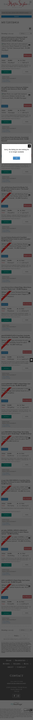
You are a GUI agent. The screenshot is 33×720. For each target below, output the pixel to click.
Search (16, 16)
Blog (26, 664)
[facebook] (15, 696)
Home (8, 660)
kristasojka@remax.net (16, 683)
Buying (6, 664)
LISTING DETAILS (6, 72)
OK (16, 158)
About (10, 667)
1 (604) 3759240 (6, 80)
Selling (17, 664)
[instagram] (19, 696)
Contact (21, 667)
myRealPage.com (16, 704)
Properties (20, 660)
